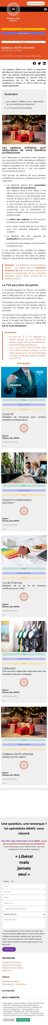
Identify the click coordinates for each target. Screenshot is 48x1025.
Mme (6, 881)
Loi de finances (12, 582)
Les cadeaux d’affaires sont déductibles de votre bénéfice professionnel (25, 103)
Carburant (9, 668)
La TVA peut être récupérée (19, 108)
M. (13, 881)
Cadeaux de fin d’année (17, 754)
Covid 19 (7, 414)
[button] (45, 9)
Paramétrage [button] (9, 1020)
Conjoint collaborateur (17, 499)
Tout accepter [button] (23, 1020)
